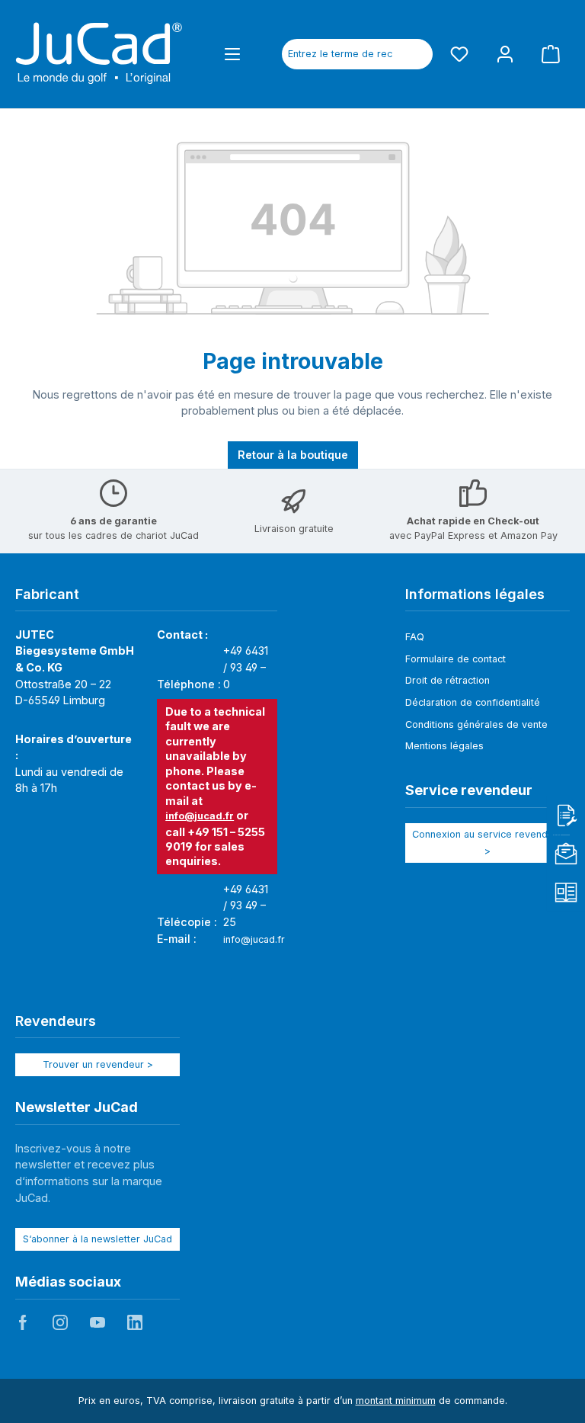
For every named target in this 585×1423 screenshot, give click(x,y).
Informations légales (475, 594)
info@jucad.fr (199, 816)
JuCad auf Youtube (97, 1322)
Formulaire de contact (455, 659)
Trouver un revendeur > (98, 1064)
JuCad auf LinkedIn (134, 1322)
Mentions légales (444, 746)
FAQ (414, 637)
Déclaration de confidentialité (472, 702)
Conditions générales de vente (476, 724)
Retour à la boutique (293, 454)
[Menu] (232, 53)
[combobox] (340, 54)
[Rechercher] (415, 54)
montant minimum (396, 1400)
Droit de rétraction (447, 680)
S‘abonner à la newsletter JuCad (97, 1239)
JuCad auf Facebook (22, 1322)
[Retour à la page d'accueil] (99, 54)
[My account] (505, 53)
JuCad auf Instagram (60, 1322)
